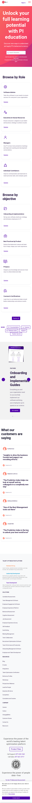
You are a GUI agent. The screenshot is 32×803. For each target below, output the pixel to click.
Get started (15, 410)
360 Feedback (6, 626)
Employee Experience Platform (11, 608)
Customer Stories (7, 718)
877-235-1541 (20, 754)
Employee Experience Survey (10, 622)
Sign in (23, 2)
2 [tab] (14, 416)
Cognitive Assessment (8, 615)
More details (11, 794)
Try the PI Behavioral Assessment (15, 780)
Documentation (14, 327)
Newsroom (5, 726)
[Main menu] (29, 2)
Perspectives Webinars (8, 683)
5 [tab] (19, 416)
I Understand (16, 798)
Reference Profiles (7, 676)
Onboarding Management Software (12, 648)
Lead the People (7, 687)
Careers (5, 707)
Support (23, 330)
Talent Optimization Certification (11, 672)
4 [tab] (17, 416)
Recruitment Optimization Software (12, 641)
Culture (4, 711)
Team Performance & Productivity (11, 645)
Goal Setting (6, 630)
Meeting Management (8, 634)
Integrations (6, 668)
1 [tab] (13, 416)
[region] (16, 791)
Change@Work (6, 714)
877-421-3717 (19, 757)
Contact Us (5, 722)
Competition (6, 694)
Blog (4, 661)
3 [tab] (16, 416)
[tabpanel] (16, 379)
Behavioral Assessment (9, 611)
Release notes (13, 330)
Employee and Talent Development (12, 652)
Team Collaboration (8, 637)
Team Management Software (10, 600)
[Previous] (3, 379)
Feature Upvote (16, 334)
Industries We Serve (8, 691)
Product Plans (16, 749)
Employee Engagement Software (11, 604)
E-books (5, 665)
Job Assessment (7, 619)
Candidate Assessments (9, 596)
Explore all (16, 318)
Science (27, 327)
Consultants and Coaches (9, 698)
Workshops (5, 680)
